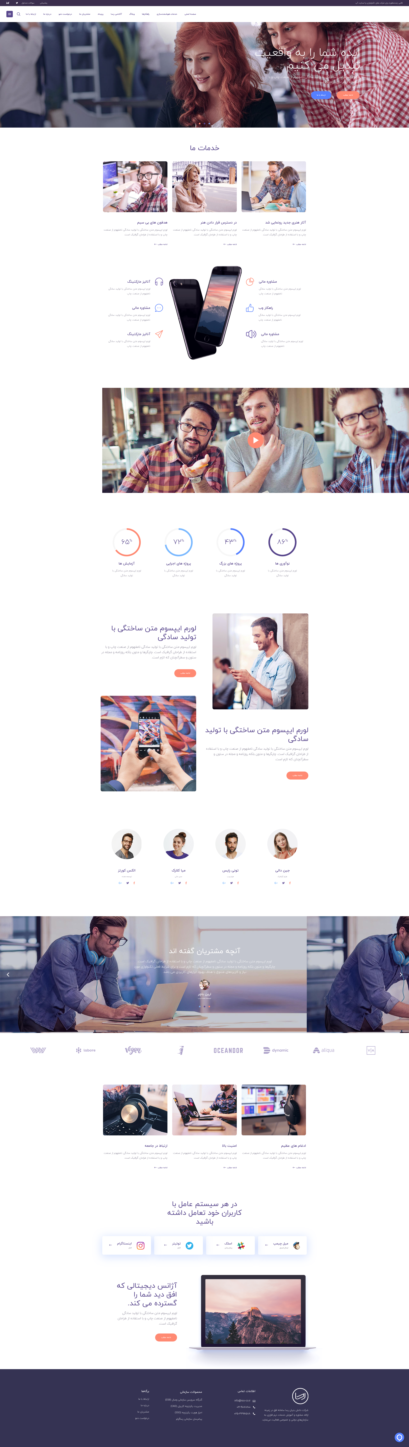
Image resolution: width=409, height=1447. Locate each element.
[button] (209, 1006)
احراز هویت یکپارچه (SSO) (188, 1412)
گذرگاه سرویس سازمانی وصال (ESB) (183, 1400)
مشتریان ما (143, 1412)
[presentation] (8, 974)
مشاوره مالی (141, 308)
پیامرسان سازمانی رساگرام (189, 1419)
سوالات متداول (28, 3)
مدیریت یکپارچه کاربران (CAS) (186, 1406)
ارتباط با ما (143, 1399)
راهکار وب (266, 308)
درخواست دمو (142, 1418)
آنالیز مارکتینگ (138, 281)
